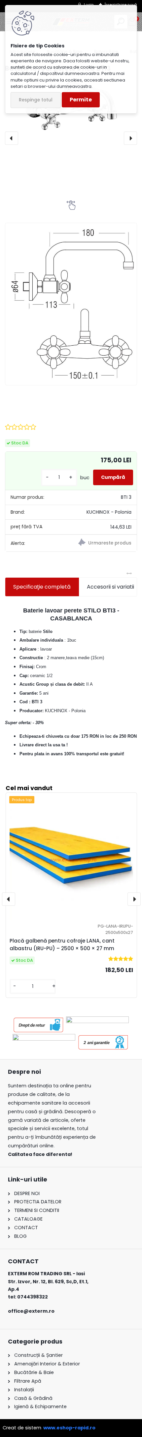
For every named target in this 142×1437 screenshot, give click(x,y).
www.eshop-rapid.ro (69, 1427)
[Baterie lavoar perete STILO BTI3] (71, 304)
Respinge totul (36, 100)
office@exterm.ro (31, 1311)
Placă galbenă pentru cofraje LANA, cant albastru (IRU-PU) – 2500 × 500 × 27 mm (62, 944)
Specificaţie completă (42, 587)
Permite (81, 99)
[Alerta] (103, 543)
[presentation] (11, 138)
